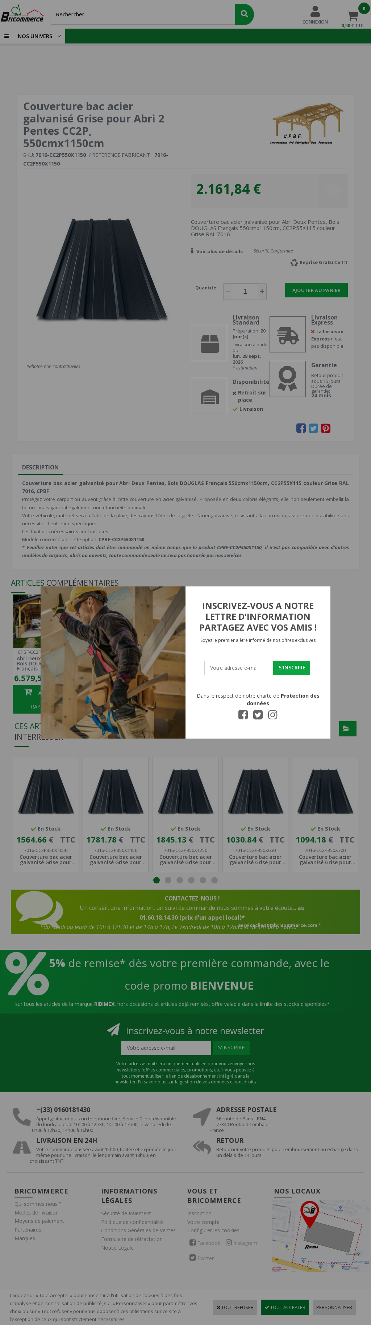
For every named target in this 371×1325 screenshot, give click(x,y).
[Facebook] (243, 717)
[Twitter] (258, 717)
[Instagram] (273, 717)
